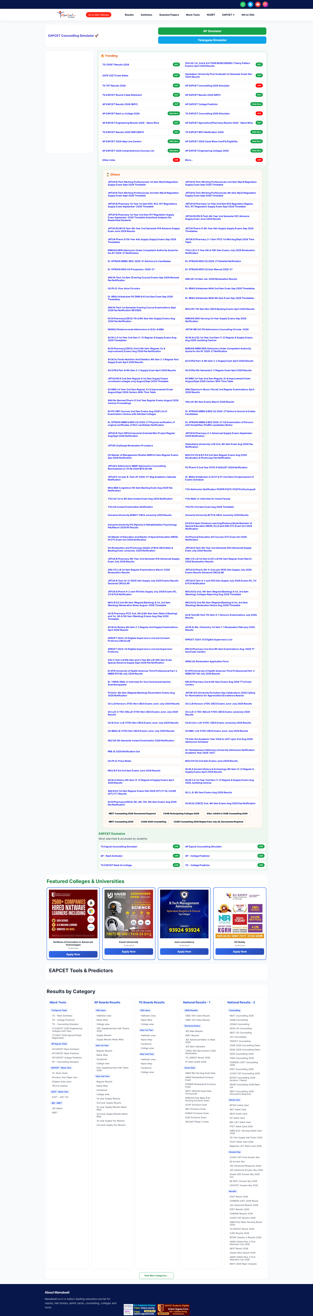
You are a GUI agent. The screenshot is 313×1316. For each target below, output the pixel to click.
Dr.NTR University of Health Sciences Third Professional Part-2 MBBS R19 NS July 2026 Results (142, 672)
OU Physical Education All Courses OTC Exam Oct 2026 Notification (216, 538)
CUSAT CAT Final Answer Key (245, 1157)
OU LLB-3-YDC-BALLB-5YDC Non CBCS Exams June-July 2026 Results (143, 713)
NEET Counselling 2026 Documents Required (132, 813)
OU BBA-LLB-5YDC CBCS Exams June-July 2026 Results (216, 730)
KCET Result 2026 (239, 1196)
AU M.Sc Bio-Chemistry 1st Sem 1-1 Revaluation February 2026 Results (220, 628)
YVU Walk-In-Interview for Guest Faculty (207, 498)
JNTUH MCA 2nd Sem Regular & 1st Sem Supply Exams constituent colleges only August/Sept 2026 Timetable (138, 380)
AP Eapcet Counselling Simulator (203, 846)
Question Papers (169, 14)
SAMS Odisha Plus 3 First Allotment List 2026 (242, 1243)
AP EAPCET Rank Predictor (65, 1053)
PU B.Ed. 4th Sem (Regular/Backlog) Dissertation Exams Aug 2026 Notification (141, 694)
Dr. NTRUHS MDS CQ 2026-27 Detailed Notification (213, 261)
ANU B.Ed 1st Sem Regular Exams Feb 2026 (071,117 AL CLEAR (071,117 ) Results (142, 792)
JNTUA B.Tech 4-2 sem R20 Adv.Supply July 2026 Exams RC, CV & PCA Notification (220, 582)
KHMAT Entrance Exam (197, 1113)
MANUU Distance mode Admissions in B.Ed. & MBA (136, 329)
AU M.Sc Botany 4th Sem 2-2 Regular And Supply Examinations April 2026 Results (143, 628)
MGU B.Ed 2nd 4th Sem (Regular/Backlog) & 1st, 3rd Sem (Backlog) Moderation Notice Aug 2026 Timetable (216, 604)
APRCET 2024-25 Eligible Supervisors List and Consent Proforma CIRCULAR (139, 639)
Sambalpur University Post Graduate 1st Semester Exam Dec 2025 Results (218, 75)
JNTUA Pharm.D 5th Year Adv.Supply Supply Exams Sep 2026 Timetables (142, 240)
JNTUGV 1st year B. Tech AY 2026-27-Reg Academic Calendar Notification (142, 478)
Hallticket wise (104, 1015)
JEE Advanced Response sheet (245, 1165)
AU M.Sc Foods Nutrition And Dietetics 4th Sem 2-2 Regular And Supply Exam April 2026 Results (143, 361)
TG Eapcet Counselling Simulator (119, 846)
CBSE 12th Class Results (197, 1020)
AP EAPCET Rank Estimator (65, 1049)
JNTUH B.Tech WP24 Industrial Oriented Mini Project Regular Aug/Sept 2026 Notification (141, 434)
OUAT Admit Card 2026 (241, 1141)
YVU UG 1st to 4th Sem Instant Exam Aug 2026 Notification (140, 498)
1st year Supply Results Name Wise (112, 1108)
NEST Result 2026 (239, 1248)
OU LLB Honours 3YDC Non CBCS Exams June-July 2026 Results (144, 703)
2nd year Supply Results (109, 1102)
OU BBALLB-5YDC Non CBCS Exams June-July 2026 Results (141, 730)
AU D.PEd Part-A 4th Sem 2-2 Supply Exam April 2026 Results (219, 360)
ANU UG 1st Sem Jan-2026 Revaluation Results (211, 279)
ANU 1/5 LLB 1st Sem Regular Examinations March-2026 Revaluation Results (139, 571)
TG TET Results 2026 (114, 85)
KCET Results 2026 (239, 1209)
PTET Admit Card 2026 (241, 1126)
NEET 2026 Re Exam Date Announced (198, 1092)
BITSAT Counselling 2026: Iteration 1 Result (243, 1079)
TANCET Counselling (240, 1041)
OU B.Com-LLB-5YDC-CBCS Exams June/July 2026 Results (218, 722)
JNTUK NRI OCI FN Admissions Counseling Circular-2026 (217, 329)
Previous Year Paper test (64, 1077)
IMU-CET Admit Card (240, 1122)
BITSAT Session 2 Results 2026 (245, 1237)
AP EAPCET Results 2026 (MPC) (203, 94)
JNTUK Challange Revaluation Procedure (130, 445)
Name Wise (102, 1020)
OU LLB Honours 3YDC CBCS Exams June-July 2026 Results (218, 703)
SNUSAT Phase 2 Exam (197, 1121)
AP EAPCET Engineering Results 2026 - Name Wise (130, 122)
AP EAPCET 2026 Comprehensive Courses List (128, 150)
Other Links (108, 160)
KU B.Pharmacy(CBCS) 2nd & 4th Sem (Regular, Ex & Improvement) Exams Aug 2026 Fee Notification (136, 350)
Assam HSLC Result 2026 (242, 1252)
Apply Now (73, 954)
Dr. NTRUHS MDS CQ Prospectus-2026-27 (131, 269)
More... (189, 160)
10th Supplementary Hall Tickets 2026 (113, 1029)
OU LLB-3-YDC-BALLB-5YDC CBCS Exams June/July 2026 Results (217, 713)
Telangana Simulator (212, 40)
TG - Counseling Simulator (65, 1024)
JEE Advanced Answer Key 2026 (246, 1170)
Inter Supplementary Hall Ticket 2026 (112, 1069)
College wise (103, 1024)
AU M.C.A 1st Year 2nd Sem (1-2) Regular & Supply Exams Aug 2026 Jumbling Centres (219, 781)
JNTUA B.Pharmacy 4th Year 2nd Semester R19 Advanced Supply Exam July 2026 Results (144, 560)
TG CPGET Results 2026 (115, 64)
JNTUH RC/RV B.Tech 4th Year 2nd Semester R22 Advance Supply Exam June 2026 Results (217, 217)
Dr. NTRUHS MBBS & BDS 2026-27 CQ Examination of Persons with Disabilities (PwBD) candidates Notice (219, 423)
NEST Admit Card (238, 1113)
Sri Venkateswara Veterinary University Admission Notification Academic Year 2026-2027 (220, 751)
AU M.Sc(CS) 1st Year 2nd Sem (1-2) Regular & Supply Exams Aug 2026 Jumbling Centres (219, 339)
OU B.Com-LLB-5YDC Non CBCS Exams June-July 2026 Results (143, 722)
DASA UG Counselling (241, 1028)
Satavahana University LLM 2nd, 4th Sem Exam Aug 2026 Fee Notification (219, 445)
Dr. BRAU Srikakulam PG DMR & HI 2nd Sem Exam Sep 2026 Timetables (140, 298)
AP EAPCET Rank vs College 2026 (121, 113)
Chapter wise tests (61, 1081)
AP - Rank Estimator (112, 855)
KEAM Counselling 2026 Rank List (245, 1085)
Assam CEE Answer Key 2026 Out (245, 1175)
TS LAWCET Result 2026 (197, 1057)
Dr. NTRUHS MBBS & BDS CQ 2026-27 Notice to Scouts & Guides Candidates (220, 412)
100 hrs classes (60, 1085)
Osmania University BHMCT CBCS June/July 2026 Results (140, 515)
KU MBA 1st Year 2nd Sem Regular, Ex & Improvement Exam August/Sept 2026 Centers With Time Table (218, 380)
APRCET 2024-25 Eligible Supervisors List (208, 639)
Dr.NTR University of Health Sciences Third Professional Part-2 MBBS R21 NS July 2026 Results (220, 672)
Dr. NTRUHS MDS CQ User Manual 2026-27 (208, 269)
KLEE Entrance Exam (195, 1117)
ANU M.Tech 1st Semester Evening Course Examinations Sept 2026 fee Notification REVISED (142, 309)
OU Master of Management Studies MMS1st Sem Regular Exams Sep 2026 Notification (143, 456)
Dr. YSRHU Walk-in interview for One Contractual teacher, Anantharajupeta (139, 683)
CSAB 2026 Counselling (153, 821)
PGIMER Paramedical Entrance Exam (200, 1085)
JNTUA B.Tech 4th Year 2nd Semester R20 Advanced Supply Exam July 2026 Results (218, 549)
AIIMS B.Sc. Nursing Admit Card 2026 (246, 1132)
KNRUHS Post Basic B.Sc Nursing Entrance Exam (197, 1099)
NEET (55, 1112)
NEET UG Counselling (241, 1032)
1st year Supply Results (108, 1098)
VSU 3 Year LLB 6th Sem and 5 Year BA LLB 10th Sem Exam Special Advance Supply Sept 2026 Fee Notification (140, 661)
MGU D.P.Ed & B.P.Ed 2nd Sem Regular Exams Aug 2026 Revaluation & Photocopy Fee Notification (216, 456)
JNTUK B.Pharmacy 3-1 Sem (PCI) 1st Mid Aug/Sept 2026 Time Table (219, 240)
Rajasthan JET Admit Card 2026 (246, 1146)
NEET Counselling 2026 (121, 821)
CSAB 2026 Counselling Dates (245, 1045)
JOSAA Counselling (239, 1024)
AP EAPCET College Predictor (201, 104)
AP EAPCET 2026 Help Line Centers (122, 141)
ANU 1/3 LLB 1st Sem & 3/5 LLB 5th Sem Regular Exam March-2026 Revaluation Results (219, 560)
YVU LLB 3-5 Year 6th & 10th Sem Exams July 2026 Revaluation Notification (220, 251)
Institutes (146, 14)
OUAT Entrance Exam (196, 1104)
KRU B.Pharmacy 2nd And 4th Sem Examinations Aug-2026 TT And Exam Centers (219, 650)
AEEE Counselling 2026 (241, 1054)
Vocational (102, 1059)
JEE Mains (57, 1108)
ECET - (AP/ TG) (60, 1097)
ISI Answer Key (237, 1161)
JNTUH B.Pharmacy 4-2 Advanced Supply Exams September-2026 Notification (219, 434)
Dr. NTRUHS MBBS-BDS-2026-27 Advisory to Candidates (139, 261)
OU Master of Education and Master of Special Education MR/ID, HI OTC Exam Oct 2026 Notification (143, 538)
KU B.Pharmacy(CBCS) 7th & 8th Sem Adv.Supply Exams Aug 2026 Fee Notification (141, 320)
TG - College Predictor (197, 865)
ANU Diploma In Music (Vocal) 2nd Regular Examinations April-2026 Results (220, 391)
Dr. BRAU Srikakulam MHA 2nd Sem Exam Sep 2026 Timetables (220, 288)
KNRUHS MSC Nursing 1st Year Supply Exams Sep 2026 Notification (215, 320)
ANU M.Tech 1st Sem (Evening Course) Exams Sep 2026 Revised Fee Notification (143, 279)
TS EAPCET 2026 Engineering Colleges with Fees (67, 1029)
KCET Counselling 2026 (241, 1069)
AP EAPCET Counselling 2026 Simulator (207, 85)
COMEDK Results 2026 (241, 1213)
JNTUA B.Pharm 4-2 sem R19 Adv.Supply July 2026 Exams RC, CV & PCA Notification (142, 593)
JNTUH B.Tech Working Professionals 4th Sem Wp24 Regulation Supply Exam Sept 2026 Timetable (220, 194)
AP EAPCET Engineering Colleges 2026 (207, 150)
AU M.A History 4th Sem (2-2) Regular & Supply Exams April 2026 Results (141, 781)
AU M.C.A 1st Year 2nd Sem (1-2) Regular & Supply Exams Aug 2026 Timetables (142, 339)
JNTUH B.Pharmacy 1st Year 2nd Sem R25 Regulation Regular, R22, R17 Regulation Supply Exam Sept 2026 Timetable (219, 205)
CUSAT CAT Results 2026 (242, 1217)
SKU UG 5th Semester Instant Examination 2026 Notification (141, 740)
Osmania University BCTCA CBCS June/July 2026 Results (217, 515)
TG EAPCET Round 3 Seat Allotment (122, 94)
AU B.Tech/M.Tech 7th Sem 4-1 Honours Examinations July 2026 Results (221, 616)
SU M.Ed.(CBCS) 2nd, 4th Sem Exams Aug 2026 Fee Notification (220, 803)
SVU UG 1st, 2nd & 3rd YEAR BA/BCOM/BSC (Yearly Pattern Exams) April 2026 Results (217, 64)
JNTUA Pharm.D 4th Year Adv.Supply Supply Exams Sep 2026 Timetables (219, 229)
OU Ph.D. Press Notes (119, 760)
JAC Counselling (238, 1037)
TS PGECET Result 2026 (242, 1229)
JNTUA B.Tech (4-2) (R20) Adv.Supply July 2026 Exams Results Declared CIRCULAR (143, 582)
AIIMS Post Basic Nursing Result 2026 (246, 1223)
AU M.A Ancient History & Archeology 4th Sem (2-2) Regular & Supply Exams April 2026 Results (219, 770)
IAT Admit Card (237, 1118)
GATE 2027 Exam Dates (115, 75)
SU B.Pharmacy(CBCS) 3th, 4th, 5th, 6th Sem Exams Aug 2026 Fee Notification (142, 803)
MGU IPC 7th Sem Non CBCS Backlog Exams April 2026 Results (220, 309)
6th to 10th (248, 14)
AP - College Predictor (197, 855)
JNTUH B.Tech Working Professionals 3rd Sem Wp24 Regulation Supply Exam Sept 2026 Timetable (143, 194)
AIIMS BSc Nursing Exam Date (200, 1073)
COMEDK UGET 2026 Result (244, 1201)
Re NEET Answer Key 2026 (243, 1181)
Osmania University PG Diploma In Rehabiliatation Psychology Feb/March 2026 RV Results (142, 526)
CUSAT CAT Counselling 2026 (245, 1073)
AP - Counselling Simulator (65, 1062)
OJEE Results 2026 (239, 1233)
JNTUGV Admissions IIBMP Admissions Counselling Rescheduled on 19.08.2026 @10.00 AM (137, 467)
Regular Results (104, 1050)
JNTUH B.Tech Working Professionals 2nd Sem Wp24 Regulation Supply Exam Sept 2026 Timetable (221, 183)
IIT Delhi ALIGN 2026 (195, 1062)
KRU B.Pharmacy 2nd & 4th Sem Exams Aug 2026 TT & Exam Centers (218, 683)
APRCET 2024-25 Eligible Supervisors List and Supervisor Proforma (140, 650)
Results (129, 14)
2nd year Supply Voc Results (111, 1125)
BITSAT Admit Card (239, 1105)
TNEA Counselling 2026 (242, 1058)
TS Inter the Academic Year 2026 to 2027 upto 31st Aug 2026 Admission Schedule (219, 740)
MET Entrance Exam (195, 1109)
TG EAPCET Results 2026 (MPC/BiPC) (123, 132)
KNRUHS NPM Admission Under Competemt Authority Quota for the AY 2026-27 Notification (143, 251)
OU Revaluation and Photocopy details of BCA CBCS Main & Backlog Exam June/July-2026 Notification (140, 549)
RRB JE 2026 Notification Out (124, 751)
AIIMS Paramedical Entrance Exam (199, 1078)
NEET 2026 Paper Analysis (243, 1263)
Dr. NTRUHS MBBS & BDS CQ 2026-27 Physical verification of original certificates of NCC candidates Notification (141, 423)
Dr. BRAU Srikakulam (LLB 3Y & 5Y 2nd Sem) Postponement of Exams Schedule (219, 478)
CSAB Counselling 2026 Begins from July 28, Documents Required (208, 821)
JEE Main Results (194, 1031)
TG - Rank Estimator (62, 1015)
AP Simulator (212, 31)
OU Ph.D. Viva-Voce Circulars (124, 288)
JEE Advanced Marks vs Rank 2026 (200, 1041)
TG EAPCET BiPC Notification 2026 (204, 132)
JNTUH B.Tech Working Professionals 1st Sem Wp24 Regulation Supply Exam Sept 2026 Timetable (143, 183)
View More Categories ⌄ (156, 1275)
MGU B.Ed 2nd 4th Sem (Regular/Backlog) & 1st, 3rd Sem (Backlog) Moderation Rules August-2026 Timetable (139, 604)
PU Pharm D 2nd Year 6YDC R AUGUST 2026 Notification (216, 467)
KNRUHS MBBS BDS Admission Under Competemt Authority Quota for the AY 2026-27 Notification (218, 350)
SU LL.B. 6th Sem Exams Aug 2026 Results (208, 792)
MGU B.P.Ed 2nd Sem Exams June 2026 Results (134, 770)
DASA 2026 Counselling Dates (245, 1049)
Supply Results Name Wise (110, 1039)
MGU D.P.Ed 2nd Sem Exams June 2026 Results (211, 760)
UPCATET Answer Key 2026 (244, 1185)
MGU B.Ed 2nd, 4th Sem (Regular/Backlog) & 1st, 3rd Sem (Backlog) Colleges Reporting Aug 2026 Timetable (216, 593)
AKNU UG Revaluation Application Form (207, 661)
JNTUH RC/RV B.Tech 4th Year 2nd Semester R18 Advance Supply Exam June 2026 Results (144, 229)
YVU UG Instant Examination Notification (130, 506)
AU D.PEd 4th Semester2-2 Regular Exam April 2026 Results (218, 370)
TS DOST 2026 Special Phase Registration (67, 1036)
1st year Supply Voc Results (111, 1120)
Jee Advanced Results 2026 (244, 1205)
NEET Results (192, 1035)
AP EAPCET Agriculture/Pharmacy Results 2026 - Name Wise (219, 122)
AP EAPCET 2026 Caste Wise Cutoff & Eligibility (211, 141)
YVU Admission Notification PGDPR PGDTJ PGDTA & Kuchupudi (220, 489)
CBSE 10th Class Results (197, 1015)
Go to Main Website (98, 14)
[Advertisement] (69, 102)
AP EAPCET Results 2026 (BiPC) (120, 104)
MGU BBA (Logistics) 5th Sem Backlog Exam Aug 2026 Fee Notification (140, 489)
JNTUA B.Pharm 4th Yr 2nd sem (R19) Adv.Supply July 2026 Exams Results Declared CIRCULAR (218, 571)
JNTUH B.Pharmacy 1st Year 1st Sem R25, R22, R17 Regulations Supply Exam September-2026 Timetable (142, 205)
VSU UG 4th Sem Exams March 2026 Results (209, 401)
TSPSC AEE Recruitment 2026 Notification (200, 1052)
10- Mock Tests (60, 1073)
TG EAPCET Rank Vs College (116, 865)
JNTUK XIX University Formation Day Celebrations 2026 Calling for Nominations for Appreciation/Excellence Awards (220, 694)
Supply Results (104, 1035)
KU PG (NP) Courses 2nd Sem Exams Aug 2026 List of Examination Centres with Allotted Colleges (137, 412)
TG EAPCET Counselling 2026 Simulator (207, 113)
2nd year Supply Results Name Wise (112, 1115)
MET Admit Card (238, 1109)
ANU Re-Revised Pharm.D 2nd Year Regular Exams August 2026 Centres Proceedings (143, 401)
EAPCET (228, 14)
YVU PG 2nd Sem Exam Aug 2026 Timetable (209, 506)
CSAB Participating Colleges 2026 (181, 813)
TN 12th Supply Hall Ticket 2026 (246, 1137)
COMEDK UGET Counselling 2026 (244, 1063)
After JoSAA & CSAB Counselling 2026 (227, 813)
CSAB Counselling (239, 1020)
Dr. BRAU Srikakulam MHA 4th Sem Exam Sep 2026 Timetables (219, 298)
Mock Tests (193, 14)
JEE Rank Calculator (195, 1046)
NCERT (211, 14)
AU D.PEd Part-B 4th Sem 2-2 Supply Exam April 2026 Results (142, 370)
